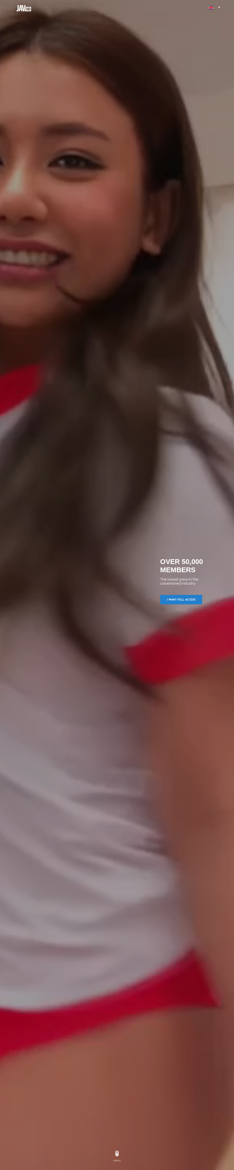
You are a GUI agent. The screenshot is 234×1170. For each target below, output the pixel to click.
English (211, 7)
